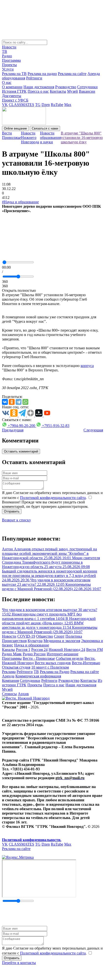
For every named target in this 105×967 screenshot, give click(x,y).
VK (5, 105)
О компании (12, 87)
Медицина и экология (61, 641)
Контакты (58, 91)
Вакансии (87, 91)
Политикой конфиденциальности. (31, 840)
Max (67, 105)
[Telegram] (18, 402)
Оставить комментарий (21, 451)
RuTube (57, 105)
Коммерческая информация (38, 676)
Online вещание (15, 128)
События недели (70, 658)
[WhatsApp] (25, 402)
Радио (7, 56)
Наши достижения (38, 87)
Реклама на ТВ (14, 74)
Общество (44, 636)
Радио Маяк (12, 654)
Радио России (34, 654)
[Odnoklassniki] (12, 402)
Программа (11, 60)
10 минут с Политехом (50, 667)
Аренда (8, 676)
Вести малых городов (53, 663)
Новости (9, 47)
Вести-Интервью (86, 663)
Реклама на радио (42, 74)
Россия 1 (23, 649)
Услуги (8, 69)
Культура (35, 641)
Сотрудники (87, 87)
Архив (23, 694)
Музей (72, 91)
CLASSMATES (21, 105)
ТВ (4, 51)
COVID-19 (26, 636)
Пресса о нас (38, 91)
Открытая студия (16, 667)
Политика (73, 636)
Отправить (12, 511)
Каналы (8, 649)
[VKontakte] (5, 402)
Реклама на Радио (54, 672)
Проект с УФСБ (15, 100)
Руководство (65, 87)
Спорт (59, 636)
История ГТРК (14, 91)
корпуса (87, 366)
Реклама (9, 672)
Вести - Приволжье (39, 658)
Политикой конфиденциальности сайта (53, 498)
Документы (11, 96)
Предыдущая (12, 430)
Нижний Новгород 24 (67, 649)
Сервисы (9, 694)
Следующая (93, 430)
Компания (10, 680)
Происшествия (14, 641)
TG (38, 105)
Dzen (46, 105)
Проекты (9, 65)
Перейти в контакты (19, 963)
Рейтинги (34, 78)
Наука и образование (31, 645)
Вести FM (94, 649)
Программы (12, 658)
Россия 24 (39, 649)
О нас (6, 82)
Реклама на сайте (72, 74)
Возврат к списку (16, 520)
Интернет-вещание (62, 654)
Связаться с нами (45, 128)
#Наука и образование (20, 202)
